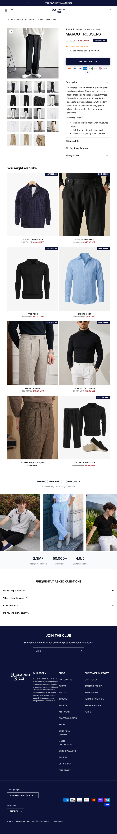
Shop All (64, 757)
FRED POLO (33, 314)
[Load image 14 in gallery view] (26, 127)
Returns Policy (93, 686)
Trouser (63, 699)
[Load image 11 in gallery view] (39, 113)
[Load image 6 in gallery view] (26, 100)
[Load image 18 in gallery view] (26, 140)
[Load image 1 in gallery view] (13, 87)
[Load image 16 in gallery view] (53, 127)
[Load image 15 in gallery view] (39, 127)
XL (96, 72)
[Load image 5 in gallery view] (13, 100)
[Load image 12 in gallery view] (53, 113)
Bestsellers (65, 679)
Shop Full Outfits (64, 733)
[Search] (12, 10)
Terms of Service (94, 699)
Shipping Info (92, 692)
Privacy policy (58, 821)
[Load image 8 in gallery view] (53, 100)
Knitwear (64, 712)
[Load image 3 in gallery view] (39, 87)
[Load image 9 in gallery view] (13, 113)
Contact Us (91, 679)
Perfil (88, 712)
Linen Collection (65, 743)
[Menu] (6, 10)
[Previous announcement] (28, 3)
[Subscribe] (81, 650)
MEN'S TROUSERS (25, 19)
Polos (62, 692)
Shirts (62, 686)
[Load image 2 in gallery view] (26, 87)
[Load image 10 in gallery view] (26, 113)
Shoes (62, 724)
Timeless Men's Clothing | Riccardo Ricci (32, 821)
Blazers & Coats (68, 718)
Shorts (63, 705)
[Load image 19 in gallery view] (39, 140)
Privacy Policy (93, 705)
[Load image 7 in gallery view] (39, 100)
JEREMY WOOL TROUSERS (33, 463)
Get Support (66, 763)
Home (10, 19)
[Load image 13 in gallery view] (13, 127)
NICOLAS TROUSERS (84, 239)
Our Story (64, 770)
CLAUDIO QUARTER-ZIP (32, 239)
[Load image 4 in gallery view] (53, 87)
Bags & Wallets (67, 751)
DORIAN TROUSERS (32, 388)
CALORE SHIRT (84, 314)
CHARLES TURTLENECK (84, 388)
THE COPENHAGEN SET (84, 463)
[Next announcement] (89, 3)
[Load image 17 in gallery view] (13, 140)
